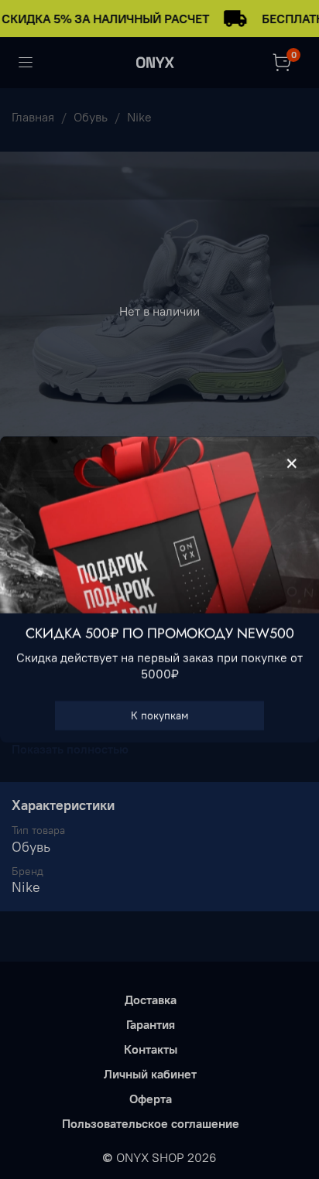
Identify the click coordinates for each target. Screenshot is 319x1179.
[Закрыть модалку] (292, 464)
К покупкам (160, 716)
